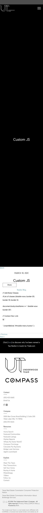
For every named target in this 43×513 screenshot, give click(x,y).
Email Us (7, 401)
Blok (17, 505)
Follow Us (7, 478)
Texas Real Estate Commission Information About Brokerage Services (19, 496)
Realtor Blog (21, 290)
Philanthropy (8, 473)
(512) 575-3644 (9, 422)
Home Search (8, 432)
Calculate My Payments (12, 447)
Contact (6, 480)
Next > (2, 337)
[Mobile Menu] (39, 8)
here (9, 342)
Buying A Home (9, 470)
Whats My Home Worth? (13, 442)
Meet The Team (9, 463)
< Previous (3, 334)
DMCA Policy (34, 503)
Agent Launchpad (10, 452)
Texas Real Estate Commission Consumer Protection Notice (20, 491)
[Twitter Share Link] (9, 291)
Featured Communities (12, 434)
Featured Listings (10, 437)
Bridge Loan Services (11, 449)
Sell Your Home (9, 468)
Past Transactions (10, 466)
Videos (6, 475)
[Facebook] (4, 405)
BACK (2, 268)
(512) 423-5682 (9, 398)
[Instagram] (7, 405)
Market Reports (9, 439)
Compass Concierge (11, 444)
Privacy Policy (23, 503)
